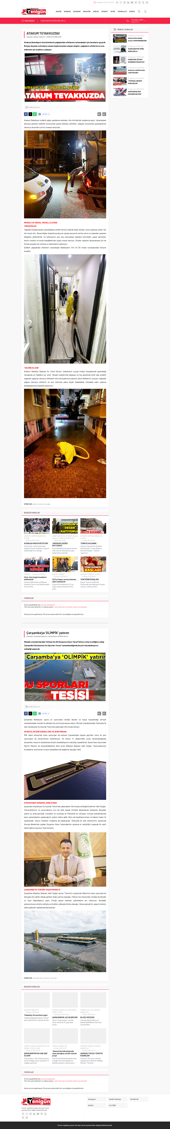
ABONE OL (46, 114)
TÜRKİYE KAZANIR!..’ (89, 543)
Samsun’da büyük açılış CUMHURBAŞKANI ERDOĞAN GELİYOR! (137, 40)
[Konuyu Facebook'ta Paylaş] (26, 114)
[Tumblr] (143, 2)
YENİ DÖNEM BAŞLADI (89, 579)
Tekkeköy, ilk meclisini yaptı (36, 1015)
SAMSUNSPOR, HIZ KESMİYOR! (65, 1017)
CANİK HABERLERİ (58, 536)
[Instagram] (124, 2)
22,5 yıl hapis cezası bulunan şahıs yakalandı (64, 580)
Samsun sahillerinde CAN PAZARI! (136, 71)
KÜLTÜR (90, 1010)
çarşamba (36, 978)
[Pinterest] (135, 2)
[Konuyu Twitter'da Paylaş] (30, 114)
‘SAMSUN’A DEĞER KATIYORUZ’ (60, 544)
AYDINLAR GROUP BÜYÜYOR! (36, 543)
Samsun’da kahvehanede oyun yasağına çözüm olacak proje (64, 1053)
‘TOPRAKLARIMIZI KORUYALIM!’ (135, 82)
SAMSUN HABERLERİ (38, 536)
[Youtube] (132, 2)
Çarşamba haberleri (40, 636)
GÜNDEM (27, 536)
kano (41, 978)
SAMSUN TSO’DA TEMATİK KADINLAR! (91, 1054)
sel (45, 504)
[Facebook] (117, 2)
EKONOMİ (83, 536)
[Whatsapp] (139, 2)
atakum (35, 504)
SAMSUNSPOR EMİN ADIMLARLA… (136, 50)
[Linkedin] (128, 2)
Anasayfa (30, 37)
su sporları (53, 978)
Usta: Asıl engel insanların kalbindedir (35, 578)
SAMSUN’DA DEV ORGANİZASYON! (134, 92)
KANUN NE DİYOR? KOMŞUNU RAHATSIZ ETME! (58, 21)
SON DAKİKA (72, 1010)
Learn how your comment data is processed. (70, 607)
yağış (48, 504)
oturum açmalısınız (48, 605)
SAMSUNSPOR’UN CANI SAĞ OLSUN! (35, 1054)
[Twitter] (120, 2)
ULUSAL (27, 538)
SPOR (54, 1012)
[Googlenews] (146, 2)
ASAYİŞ (54, 574)
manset (40, 504)
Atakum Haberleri (40, 37)
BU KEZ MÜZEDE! (87, 1017)
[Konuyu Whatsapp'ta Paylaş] (35, 114)
